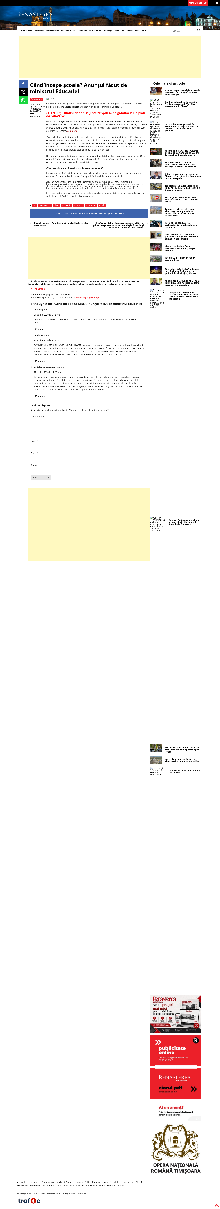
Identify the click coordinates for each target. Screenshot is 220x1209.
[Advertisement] (108, 57)
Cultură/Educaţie (104, 30)
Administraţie (52, 30)
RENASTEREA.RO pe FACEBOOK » (107, 213)
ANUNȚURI (140, 30)
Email (34, 453)
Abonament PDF (38, 1185)
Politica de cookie (78, 1185)
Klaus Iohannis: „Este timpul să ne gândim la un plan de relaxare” (95, 114)
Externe (129, 30)
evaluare (78, 205)
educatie (66, 205)
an (34, 205)
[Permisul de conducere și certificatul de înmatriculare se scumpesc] (156, 226)
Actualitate (26, 30)
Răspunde (40, 329)
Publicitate (62, 1185)
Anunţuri (51, 1185)
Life (122, 30)
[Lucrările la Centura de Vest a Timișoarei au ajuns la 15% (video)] (156, 763)
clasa (56, 205)
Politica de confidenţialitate (101, 1185)
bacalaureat (45, 205)
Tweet (23, 92)
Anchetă (65, 30)
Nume (35, 441)
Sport (116, 30)
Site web (35, 465)
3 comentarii (35, 116)
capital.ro (72, 130)
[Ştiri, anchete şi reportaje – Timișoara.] (35, 18)
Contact (121, 1185)
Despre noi (22, 1185)
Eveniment (39, 30)
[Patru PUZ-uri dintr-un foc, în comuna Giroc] (156, 261)
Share (23, 84)
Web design (21, 1194)
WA (23, 100)
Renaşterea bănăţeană (35, 109)
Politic (91, 30)
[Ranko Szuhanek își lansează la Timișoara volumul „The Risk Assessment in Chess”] (156, 116)
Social (73, 30)
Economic (82, 30)
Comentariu (37, 416)
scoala (102, 205)
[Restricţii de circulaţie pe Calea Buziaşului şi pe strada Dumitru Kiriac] (156, 201)
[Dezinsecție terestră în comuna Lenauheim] (158, 774)
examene (90, 205)
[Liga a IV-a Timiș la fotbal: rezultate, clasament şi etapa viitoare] (156, 250)
